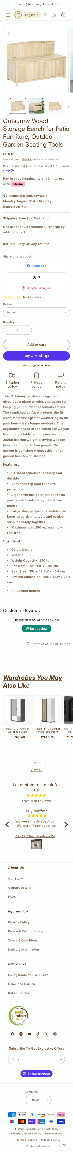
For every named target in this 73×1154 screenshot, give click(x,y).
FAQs (12, 896)
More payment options (36, 365)
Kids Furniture (19, 993)
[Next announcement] (65, 4)
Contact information (38, 1146)
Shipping (27, 159)
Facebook (39, 265)
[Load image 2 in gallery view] (36, 106)
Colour (7, 304)
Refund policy (61, 384)
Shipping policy (12, 384)
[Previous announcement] (7, 4)
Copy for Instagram (39, 288)
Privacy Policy (18, 922)
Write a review (36, 629)
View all (37, 769)
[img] (36, 795)
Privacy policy (36, 384)
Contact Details (19, 887)
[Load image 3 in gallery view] (55, 106)
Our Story (15, 878)
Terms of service (27, 1139)
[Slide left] (4, 106)
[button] (8, 14)
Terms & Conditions (23, 940)
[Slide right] (68, 106)
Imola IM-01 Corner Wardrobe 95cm (48, 730)
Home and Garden (21, 984)
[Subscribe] (60, 1059)
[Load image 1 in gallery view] (18, 106)
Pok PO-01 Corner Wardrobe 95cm (17, 730)
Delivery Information (23, 949)
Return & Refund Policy (25, 931)
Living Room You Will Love (28, 975)
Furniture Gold (34, 1128)
